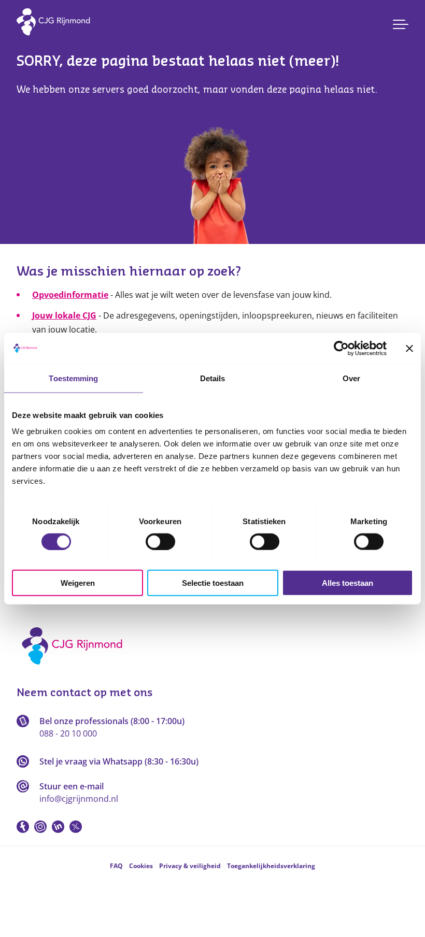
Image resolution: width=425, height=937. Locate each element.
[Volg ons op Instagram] (40, 826)
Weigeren (78, 583)
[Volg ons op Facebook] (23, 826)
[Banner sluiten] (409, 348)
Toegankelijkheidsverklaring (271, 865)
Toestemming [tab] (73, 377)
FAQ (116, 865)
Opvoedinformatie (70, 294)
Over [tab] (351, 377)
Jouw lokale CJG (64, 315)
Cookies (141, 865)
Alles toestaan (347, 583)
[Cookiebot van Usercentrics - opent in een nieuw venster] (341, 348)
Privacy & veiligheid (190, 865)
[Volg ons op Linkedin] (58, 826)
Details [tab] (212, 377)
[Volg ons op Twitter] (75, 826)
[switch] (160, 541)
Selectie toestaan (213, 583)
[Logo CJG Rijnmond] (75, 668)
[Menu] (400, 24)
